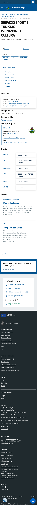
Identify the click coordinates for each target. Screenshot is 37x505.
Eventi (3, 398)
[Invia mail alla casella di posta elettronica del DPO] (12, 439)
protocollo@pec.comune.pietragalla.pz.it (18, 106)
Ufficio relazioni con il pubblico (10, 423)
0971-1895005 (13, 134)
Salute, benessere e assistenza (10, 370)
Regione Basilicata (7, 2)
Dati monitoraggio (6, 496)
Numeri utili (4, 429)
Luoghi (3, 396)
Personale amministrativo (8, 344)
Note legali (4, 464)
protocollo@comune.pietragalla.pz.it (18, 104)
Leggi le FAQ (5, 471)
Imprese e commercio (7, 367)
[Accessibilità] (4, 500)
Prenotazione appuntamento (9, 476)
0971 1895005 (13, 101)
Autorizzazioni (5, 362)
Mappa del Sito (12, 498)
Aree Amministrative (22, 14)
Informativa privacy (7, 461)
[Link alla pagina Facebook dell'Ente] (2, 487)
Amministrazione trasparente (9, 469)
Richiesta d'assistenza (7, 478)
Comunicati (4, 383)
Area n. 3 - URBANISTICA (7, 16)
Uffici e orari (4, 426)
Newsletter (4, 489)
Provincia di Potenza (7, 455)
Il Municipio (6, 128)
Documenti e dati (6, 335)
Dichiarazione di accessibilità (9, 467)
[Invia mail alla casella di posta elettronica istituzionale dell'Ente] (16, 417)
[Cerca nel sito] (31, 8)
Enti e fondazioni (6, 338)
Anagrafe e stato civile (7, 359)
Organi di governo (6, 341)
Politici (3, 346)
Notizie (3, 380)
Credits (33, 496)
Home (2, 14)
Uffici (2, 349)
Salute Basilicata (6, 458)
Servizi (21, 496)
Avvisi (3, 386)
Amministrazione (10, 14)
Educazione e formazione (8, 365)
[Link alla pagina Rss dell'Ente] (5, 487)
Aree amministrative (7, 332)
